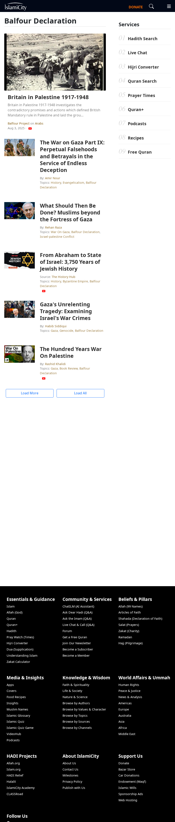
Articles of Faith (129, 612)
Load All (80, 393)
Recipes (136, 138)
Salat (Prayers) (128, 625)
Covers (11, 691)
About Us (69, 763)
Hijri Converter (143, 67)
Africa (122, 728)
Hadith (11, 631)
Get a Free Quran (75, 637)
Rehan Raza (53, 227)
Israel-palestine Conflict (57, 237)
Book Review (69, 368)
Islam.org (13, 769)
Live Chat (137, 53)
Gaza (54, 331)
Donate (123, 763)
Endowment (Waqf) (132, 781)
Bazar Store (126, 769)
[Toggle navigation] (167, 5)
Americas (125, 703)
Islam (11, 606)
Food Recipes (16, 697)
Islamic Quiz (15, 721)
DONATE (136, 7)
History (56, 183)
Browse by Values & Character (84, 709)
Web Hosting (127, 800)
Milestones (70, 775)
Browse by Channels (77, 728)
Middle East (126, 734)
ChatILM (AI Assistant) (78, 606)
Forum (67, 631)
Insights (12, 703)
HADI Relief (15, 775)
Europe (123, 709)
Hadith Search (143, 38)
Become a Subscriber (78, 649)
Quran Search (142, 81)
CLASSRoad (15, 794)
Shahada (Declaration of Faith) (140, 618)
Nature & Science (75, 697)
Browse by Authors (76, 703)
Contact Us (70, 769)
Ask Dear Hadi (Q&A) (77, 612)
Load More (29, 393)
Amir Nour (52, 178)
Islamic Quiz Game (20, 728)
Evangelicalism (73, 183)
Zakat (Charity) (128, 631)
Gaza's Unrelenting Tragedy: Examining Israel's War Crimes (66, 311)
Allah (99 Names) (130, 606)
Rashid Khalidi (55, 364)
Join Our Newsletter (77, 643)
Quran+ (136, 109)
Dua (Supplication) (20, 649)
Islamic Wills (127, 788)
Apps (10, 685)
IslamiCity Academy (21, 788)
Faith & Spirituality (76, 685)
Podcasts (137, 123)
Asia (121, 721)
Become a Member (76, 655)
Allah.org (13, 763)
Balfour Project (19, 123)
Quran (11, 618)
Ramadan (125, 637)
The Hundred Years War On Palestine (71, 352)
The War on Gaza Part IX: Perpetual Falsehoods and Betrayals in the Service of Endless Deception (72, 156)
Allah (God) (14, 612)
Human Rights (128, 685)
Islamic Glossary (18, 715)
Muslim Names (17, 709)
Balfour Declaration (85, 232)
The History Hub (63, 277)
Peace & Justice (129, 691)
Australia (124, 715)
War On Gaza (60, 232)
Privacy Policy (72, 781)
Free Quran (140, 152)
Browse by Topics (75, 715)
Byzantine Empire (75, 281)
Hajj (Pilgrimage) (130, 643)
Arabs (39, 123)
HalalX (11, 781)
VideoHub (14, 734)
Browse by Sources (76, 721)
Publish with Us (74, 788)
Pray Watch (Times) (20, 637)
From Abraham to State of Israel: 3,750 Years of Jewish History (70, 261)
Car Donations (128, 775)
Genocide (66, 331)
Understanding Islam (22, 655)
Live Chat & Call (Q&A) (78, 625)
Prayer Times (141, 95)
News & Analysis (130, 697)
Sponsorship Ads (130, 794)
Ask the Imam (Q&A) (77, 618)
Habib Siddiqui (56, 326)
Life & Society (72, 691)
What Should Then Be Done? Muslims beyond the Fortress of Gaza (70, 212)
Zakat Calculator (18, 662)
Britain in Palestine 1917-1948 (48, 97)
